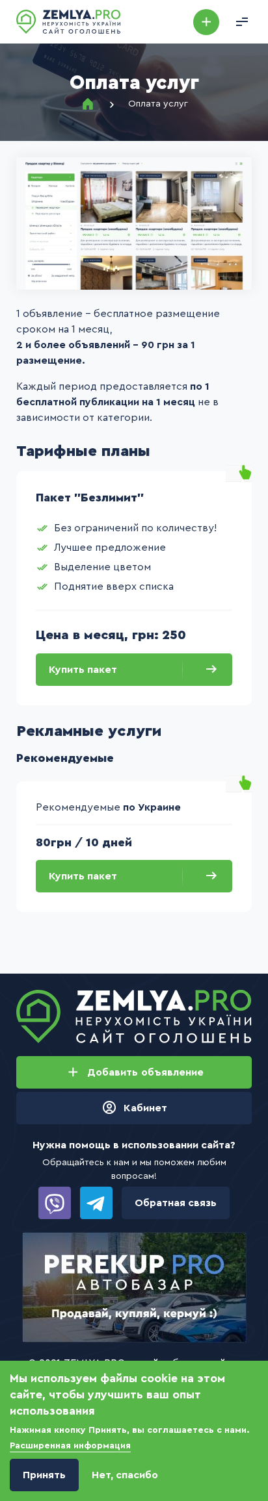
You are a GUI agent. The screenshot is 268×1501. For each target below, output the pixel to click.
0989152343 (54, 1203)
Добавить (206, 22)
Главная (88, 104)
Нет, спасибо (125, 1475)
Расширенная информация (70, 1445)
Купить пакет (83, 669)
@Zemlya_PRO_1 (96, 1203)
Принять (44, 1475)
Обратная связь (176, 1203)
